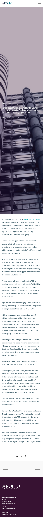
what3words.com (7, 507)
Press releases (7, 103)
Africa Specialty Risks (32, 219)
